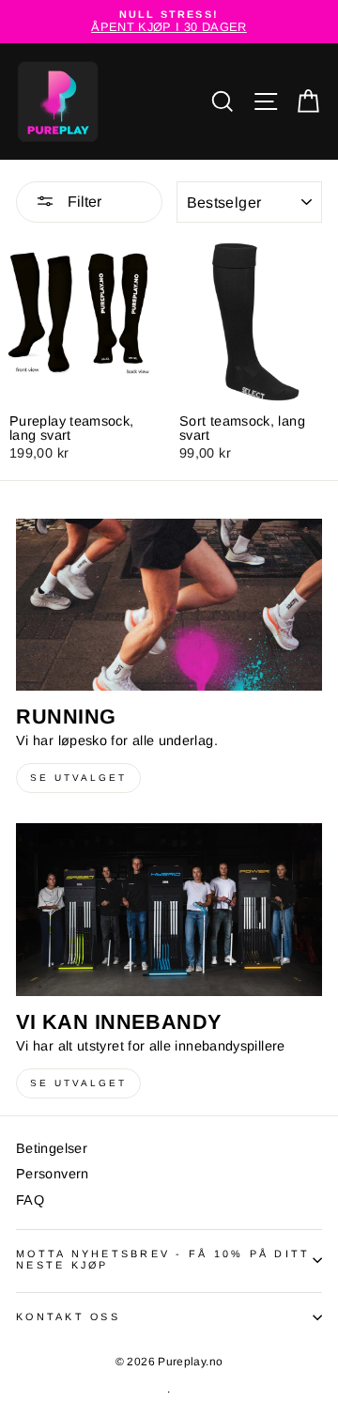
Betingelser (51, 1148)
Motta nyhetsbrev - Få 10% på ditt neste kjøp (163, 1259)
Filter (82, 202)
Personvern (52, 1173)
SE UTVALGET (78, 777)
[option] (169, 21)
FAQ (30, 1199)
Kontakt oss (68, 1316)
